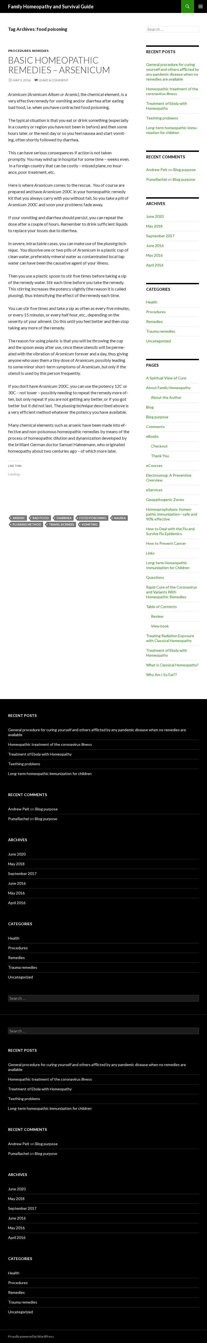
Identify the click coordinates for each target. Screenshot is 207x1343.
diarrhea (64, 518)
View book (160, 626)
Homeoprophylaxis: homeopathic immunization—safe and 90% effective (171, 514)
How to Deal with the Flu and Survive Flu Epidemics (170, 531)
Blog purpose (184, 169)
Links (150, 553)
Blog (150, 407)
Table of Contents (161, 606)
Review (157, 616)
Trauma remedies (160, 331)
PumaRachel (156, 179)
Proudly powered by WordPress (31, 1336)
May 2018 (154, 226)
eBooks (152, 436)
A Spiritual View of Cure (166, 378)
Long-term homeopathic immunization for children (172, 130)
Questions (155, 577)
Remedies (40, 51)
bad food (41, 518)
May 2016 (154, 255)
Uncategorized (158, 341)
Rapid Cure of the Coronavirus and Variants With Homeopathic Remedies (171, 592)
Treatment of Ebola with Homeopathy (166, 106)
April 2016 (154, 265)
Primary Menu (200, 6)
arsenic (19, 518)
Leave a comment (53, 80)
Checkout (159, 446)
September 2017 (160, 235)
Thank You (160, 455)
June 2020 (155, 216)
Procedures (19, 51)
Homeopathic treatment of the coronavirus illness (172, 91)
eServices (154, 489)
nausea (120, 518)
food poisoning (92, 518)
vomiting (90, 524)
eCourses (154, 465)
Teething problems (162, 118)
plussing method (27, 524)
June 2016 (155, 245)
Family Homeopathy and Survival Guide (51, 6)
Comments (155, 426)
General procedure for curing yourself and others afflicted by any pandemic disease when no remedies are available (172, 71)
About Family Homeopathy (168, 387)
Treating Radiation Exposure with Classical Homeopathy (170, 638)
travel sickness (61, 524)
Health (151, 302)
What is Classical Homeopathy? (172, 665)
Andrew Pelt (156, 169)
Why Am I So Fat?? (161, 674)
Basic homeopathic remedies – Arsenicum (59, 65)
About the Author (166, 397)
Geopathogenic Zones (165, 499)
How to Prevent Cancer (166, 543)
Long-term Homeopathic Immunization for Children (167, 565)
